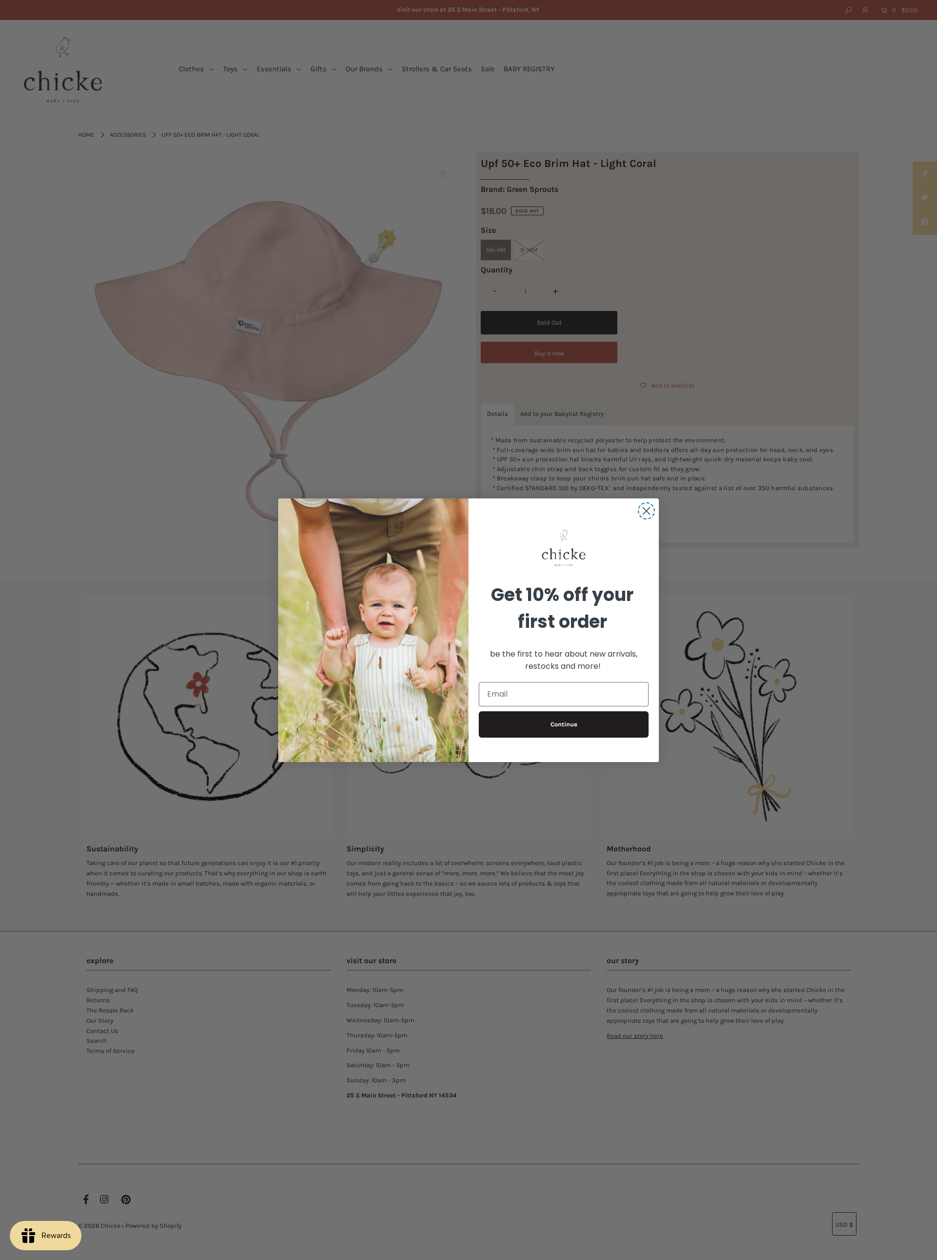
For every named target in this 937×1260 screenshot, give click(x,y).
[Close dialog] (646, 510)
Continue (563, 724)
